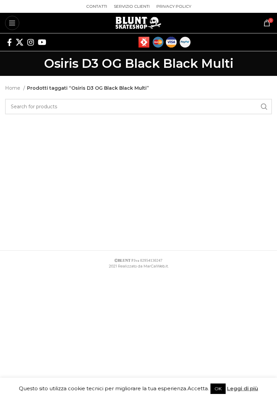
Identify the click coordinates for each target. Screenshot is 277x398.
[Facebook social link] (9, 42)
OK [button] (218, 388)
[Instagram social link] (30, 42)
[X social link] (19, 42)
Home (13, 88)
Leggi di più (242, 388)
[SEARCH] (264, 106)
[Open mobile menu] (12, 23)
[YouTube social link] (42, 42)
